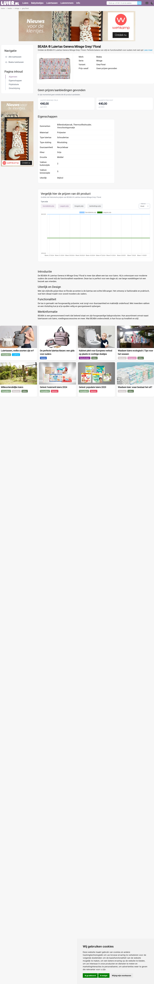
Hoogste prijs (78, 206)
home (3, 8)
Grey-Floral (101, 64)
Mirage (99, 61)
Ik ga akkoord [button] (90, 975)
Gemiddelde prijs (48, 206)
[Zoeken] (139, 3)
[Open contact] (146, 3)
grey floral (25, 8)
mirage (17, 8)
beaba (10, 8)
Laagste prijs (64, 206)
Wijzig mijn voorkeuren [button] (121, 975)
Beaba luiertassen (16, 62)
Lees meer (148, 50)
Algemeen (13, 77)
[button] (149, 3)
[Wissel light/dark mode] (152, 3)
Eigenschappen (15, 80)
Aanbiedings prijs (95, 206)
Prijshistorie (14, 84)
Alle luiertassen (15, 57)
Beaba (99, 57)
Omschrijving (14, 88)
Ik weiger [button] (104, 975)
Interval (143, 204)
